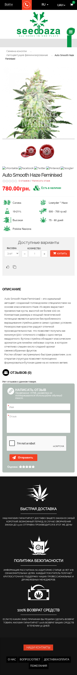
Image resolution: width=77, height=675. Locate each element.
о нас (12, 659)
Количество (34, 248)
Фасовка (12, 248)
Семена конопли (16, 51)
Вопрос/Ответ (30, 659)
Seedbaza (38, 24)
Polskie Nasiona (22, 229)
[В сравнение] (14, 267)
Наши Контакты (38, 647)
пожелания (38, 665)
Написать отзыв (41, 180)
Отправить (25, 457)
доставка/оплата (56, 659)
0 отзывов (24, 180)
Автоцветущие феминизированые (27, 55)
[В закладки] (7, 267)
